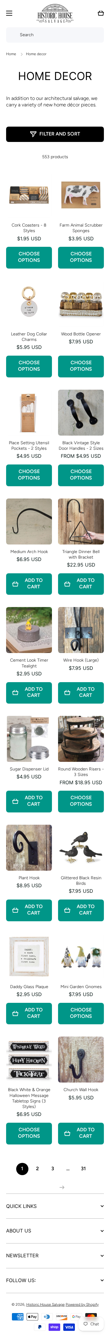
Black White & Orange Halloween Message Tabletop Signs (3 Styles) (29, 1098)
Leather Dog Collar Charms (29, 336)
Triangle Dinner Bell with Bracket (81, 554)
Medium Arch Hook (29, 551)
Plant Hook (29, 878)
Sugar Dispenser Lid (29, 769)
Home (11, 54)
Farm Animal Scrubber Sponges (81, 228)
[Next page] (60, 1187)
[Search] (11, 35)
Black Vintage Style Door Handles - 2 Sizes (81, 445)
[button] (101, 13)
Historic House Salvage (45, 1304)
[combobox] (55, 35)
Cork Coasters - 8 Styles (29, 228)
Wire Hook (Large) (81, 660)
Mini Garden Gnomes (81, 986)
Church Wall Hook (81, 1089)
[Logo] (55, 13)
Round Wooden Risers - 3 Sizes (81, 771)
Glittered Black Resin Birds (81, 880)
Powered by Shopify (82, 1304)
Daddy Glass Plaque (29, 986)
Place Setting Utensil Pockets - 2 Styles (29, 445)
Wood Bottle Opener (81, 334)
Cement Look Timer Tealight (29, 663)
